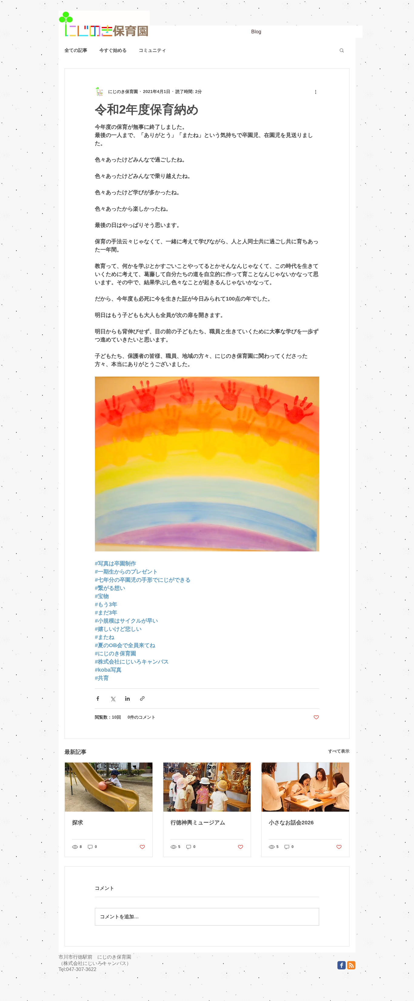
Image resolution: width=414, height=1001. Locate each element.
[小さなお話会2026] (305, 787)
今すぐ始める (113, 50)
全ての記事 (76, 50)
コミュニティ (152, 50)
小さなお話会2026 (291, 823)
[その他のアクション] (315, 91)
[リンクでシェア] (142, 698)
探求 (77, 823)
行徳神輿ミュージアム (198, 823)
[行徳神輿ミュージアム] (207, 787)
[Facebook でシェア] (98, 698)
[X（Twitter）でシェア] (112, 698)
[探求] (108, 787)
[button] (342, 50)
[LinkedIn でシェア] (127, 698)
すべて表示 (338, 751)
